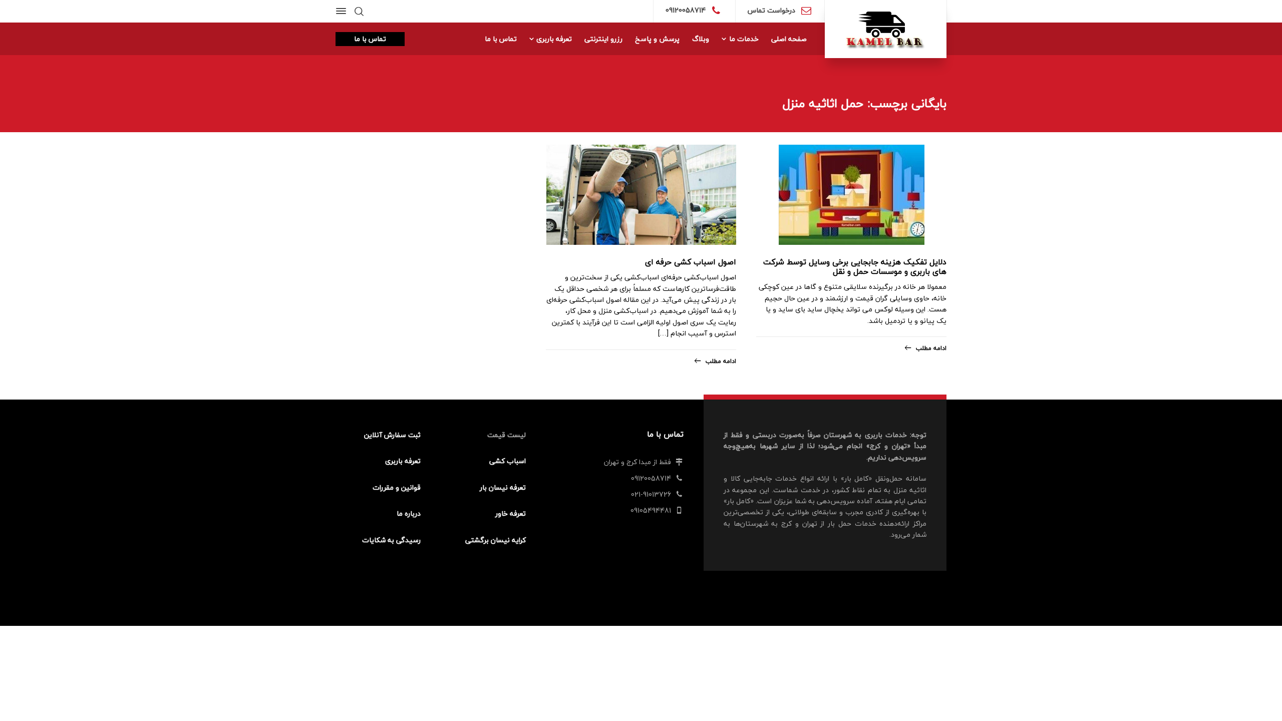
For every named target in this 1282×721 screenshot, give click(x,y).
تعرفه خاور (510, 513)
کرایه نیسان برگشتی (495, 540)
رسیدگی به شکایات (391, 540)
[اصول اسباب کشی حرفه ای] (641, 195)
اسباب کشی (507, 461)
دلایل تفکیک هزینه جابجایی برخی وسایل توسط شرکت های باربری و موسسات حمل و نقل (854, 266)
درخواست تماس (771, 10)
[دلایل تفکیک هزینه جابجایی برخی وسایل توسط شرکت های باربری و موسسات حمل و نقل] (851, 195)
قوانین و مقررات (397, 487)
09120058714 (686, 10)
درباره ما (409, 513)
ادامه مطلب (931, 348)
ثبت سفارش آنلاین (392, 435)
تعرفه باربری (403, 461)
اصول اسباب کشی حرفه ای (690, 262)
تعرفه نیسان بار (503, 487)
